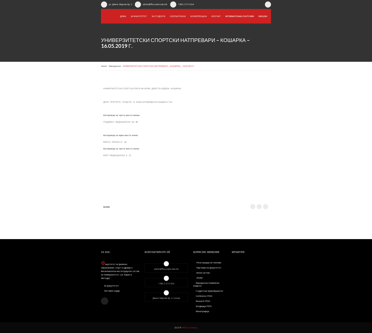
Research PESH (203, 301)
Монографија (202, 311)
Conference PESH (204, 296)
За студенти (158, 16)
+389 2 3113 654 (186, 4)
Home (104, 66)
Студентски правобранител (209, 291)
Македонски (115, 66)
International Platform (239, 16)
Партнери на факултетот (208, 267)
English (263, 16)
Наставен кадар (111, 290)
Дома (123, 16)
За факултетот (139, 16)
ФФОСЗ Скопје (189, 327)
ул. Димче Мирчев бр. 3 (120, 4)
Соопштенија (178, 16)
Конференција (198, 16)
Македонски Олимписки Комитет (206, 284)
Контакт (216, 16)
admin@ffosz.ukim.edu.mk (155, 4)
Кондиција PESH (204, 306)
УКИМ (199, 277)
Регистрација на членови (208, 262)
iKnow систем (203, 272)
